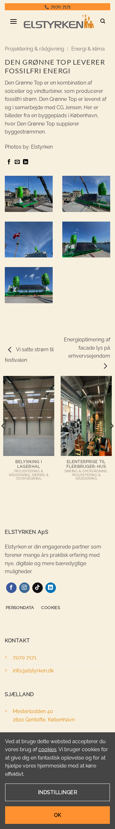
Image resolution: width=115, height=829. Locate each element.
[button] (14, 21)
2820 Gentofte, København (44, 720)
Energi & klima (88, 49)
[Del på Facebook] (9, 162)
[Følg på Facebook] (11, 587)
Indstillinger (57, 792)
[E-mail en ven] (17, 162)
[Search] (102, 21)
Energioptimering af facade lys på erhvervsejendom (87, 348)
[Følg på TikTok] (37, 587)
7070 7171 (61, 6)
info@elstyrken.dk (33, 671)
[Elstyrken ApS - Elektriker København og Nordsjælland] (58, 21)
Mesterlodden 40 (33, 711)
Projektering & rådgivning (34, 49)
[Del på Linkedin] (25, 162)
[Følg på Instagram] (24, 587)
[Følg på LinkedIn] (50, 587)
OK (57, 815)
